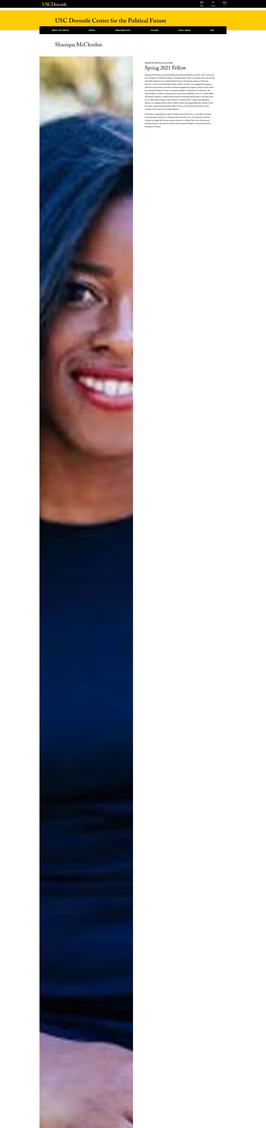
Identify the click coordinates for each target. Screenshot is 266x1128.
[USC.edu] (224, 4)
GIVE (212, 30)
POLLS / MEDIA (184, 30)
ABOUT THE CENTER (60, 30)
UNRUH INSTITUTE (123, 30)
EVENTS (92, 30)
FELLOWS (154, 30)
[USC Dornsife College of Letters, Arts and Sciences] (54, 5)
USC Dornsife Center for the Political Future (110, 21)
